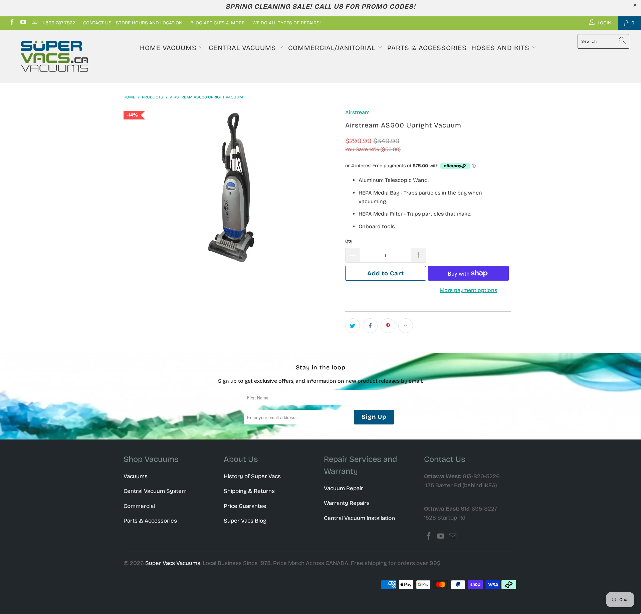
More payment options (468, 290)
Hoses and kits (501, 48)
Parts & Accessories (427, 48)
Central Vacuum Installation (359, 518)
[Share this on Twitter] (352, 325)
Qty (349, 241)
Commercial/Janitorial (332, 48)
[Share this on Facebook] (370, 325)
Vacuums (136, 476)
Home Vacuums (169, 48)
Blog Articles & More (217, 23)
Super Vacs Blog (245, 520)
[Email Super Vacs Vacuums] (34, 23)
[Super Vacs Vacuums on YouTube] (23, 23)
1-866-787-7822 (58, 23)
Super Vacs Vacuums (172, 563)
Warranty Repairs (347, 503)
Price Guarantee (245, 506)
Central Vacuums (243, 48)
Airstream (357, 112)
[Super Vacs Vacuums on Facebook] (11, 23)
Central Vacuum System (155, 491)
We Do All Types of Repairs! (286, 23)
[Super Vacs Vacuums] (54, 56)
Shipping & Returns (249, 491)
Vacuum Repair (343, 488)
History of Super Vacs (252, 476)
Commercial (139, 506)
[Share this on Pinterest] (388, 325)
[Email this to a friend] (405, 325)
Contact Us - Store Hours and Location (132, 23)
